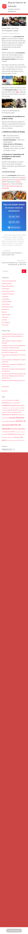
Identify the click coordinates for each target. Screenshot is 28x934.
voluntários (17, 440)
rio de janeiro (10, 434)
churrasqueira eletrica (11, 241)
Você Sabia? (20, 237)
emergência (7, 421)
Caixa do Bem (5, 288)
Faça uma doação (14, 930)
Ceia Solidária (5, 299)
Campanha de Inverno (8, 291)
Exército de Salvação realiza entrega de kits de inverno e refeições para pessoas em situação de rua (14, 376)
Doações (20, 417)
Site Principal (5, 386)
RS (5, 437)
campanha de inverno (17, 405)
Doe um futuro (8, 235)
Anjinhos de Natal (6, 283)
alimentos (4, 400)
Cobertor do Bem (6, 301)
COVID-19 (9, 412)
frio (2, 431)
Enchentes (13, 421)
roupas (3, 437)
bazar (14, 400)
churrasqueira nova (11, 243)
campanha (6, 405)
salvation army (10, 437)
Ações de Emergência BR (9, 281)
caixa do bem (16, 402)
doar (17, 92)
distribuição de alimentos (10, 414)
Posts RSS (4, 391)
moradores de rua (18, 431)
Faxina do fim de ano (7, 307)
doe (3, 421)
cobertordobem (21, 410)
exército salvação (18, 429)
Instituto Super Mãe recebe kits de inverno (13, 380)
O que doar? (5, 237)
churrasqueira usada (12, 245)
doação (18, 179)
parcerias (4, 320)
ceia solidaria (21, 408)
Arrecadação (9, 400)
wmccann (22, 440)
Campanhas (5, 296)
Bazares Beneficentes (8, 286)
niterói (23, 431)
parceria (4, 434)
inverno (12, 431)
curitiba (14, 412)
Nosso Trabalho (22, 235)
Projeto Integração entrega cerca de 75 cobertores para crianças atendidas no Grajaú (12, 336)
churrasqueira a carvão (10, 239)
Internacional (5, 309)
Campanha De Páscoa (8, 294)
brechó (11, 402)
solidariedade (16, 437)
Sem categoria (12, 237)
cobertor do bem (13, 410)
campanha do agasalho (14, 408)
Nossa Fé (14, 235)
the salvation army (10, 440)
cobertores (4, 412)
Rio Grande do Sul (19, 434)
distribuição (18, 412)
